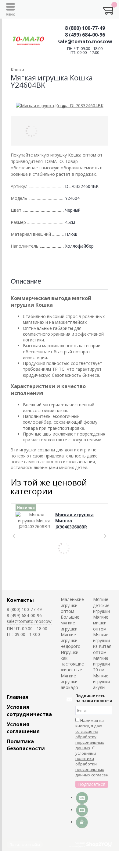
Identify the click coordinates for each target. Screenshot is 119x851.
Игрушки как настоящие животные (72, 661)
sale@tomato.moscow (84, 41)
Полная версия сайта (25, 844)
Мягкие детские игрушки (101, 605)
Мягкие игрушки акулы (101, 681)
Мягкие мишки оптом (100, 623)
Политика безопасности (26, 745)
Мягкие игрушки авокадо (69, 681)
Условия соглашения (23, 728)
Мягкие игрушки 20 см (101, 664)
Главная (17, 696)
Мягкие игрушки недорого (71, 640)
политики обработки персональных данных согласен (91, 767)
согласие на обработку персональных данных (89, 739)
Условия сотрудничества (29, 710)
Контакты (20, 599)
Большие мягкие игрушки (70, 623)
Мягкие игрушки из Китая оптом (102, 643)
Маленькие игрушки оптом (72, 605)
